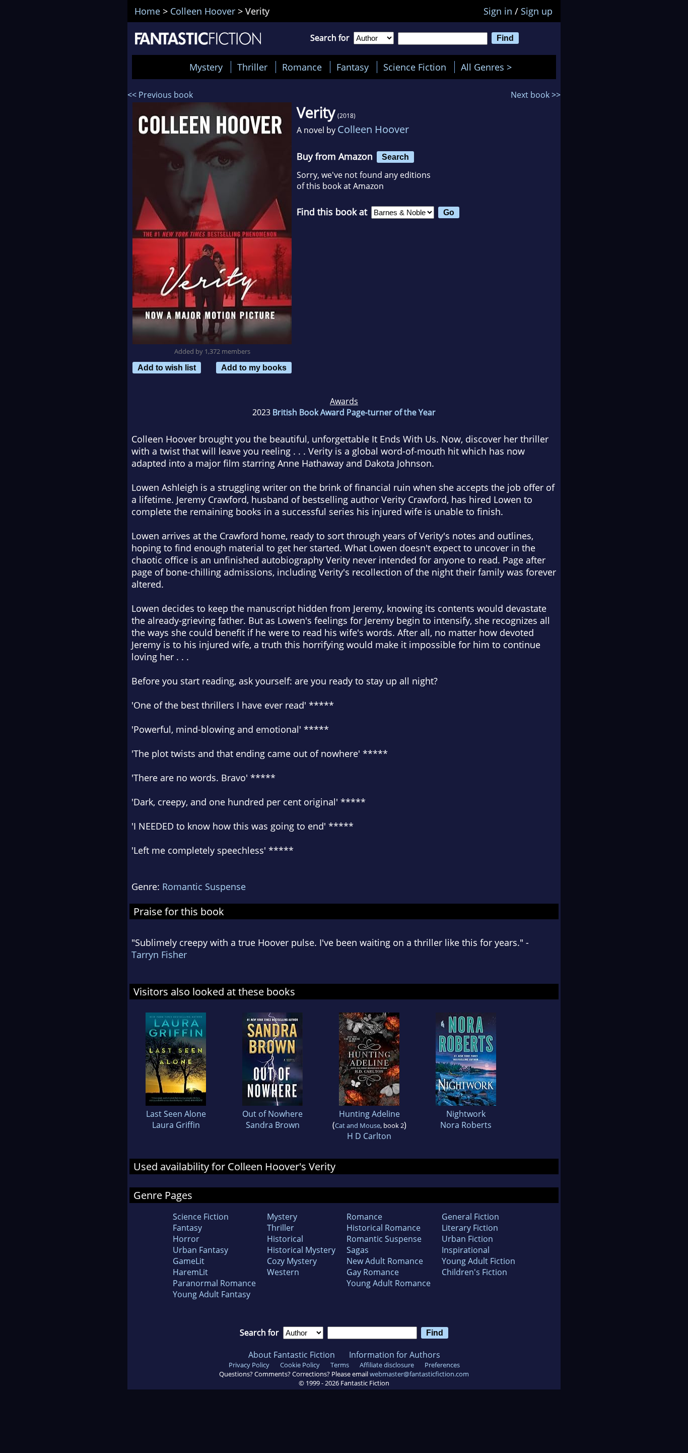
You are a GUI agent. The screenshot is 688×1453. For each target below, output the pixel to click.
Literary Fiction (470, 1227)
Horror (186, 1238)
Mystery (206, 67)
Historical (285, 1238)
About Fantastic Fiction (291, 1354)
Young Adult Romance (389, 1283)
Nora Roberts (466, 1124)
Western (283, 1272)
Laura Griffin (176, 1124)
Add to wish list (166, 367)
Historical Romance (384, 1227)
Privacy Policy (249, 1364)
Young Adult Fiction (478, 1261)
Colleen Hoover (373, 129)
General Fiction (470, 1216)
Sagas (358, 1249)
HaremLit (190, 1272)
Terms (339, 1364)
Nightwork (466, 1113)
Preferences (442, 1364)
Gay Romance (373, 1272)
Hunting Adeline (369, 1113)
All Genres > (489, 67)
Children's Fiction (474, 1272)
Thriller (252, 67)
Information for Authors (394, 1354)
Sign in (498, 11)
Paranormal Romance (214, 1283)
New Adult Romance (385, 1261)
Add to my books (254, 367)
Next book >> (536, 94)
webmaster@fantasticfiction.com (419, 1373)
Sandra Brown (273, 1124)
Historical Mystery (301, 1249)
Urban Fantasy (200, 1249)
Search (395, 156)
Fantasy (352, 67)
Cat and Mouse (357, 1125)
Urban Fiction (467, 1238)
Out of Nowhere (272, 1113)
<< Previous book (160, 94)
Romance (302, 67)
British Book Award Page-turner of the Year (354, 412)
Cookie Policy (300, 1364)
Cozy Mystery (292, 1261)
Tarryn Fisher (159, 955)
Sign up (537, 11)
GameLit (188, 1261)
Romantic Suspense (204, 886)
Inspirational (466, 1249)
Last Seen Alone (176, 1113)
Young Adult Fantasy (211, 1294)
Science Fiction (414, 67)
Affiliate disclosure (387, 1364)
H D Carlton (369, 1136)
